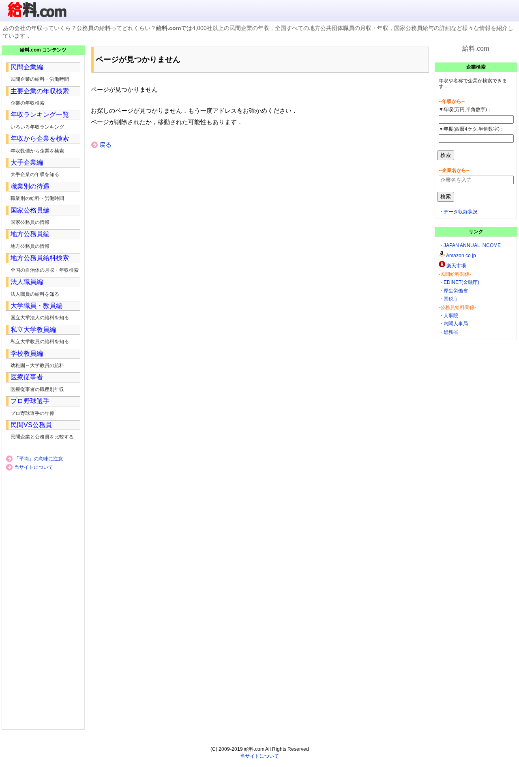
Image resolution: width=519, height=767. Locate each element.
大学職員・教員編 (36, 305)
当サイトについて (33, 467)
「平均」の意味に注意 (38, 459)
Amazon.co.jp (461, 255)
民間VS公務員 (31, 424)
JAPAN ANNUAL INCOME (472, 245)
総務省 (451, 332)
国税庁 (451, 299)
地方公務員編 (30, 233)
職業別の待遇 (30, 186)
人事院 (451, 315)
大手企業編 (27, 162)
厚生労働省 (456, 291)
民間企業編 (27, 67)
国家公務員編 (30, 210)
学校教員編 (27, 353)
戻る (105, 144)
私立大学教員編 (33, 329)
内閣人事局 (456, 324)
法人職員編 (27, 281)
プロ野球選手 (30, 400)
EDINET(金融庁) (461, 282)
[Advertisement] (259, 216)
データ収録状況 (461, 212)
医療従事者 (27, 377)
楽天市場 (456, 266)
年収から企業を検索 (40, 138)
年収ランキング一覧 (40, 114)
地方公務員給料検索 (40, 257)
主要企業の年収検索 (40, 91)
